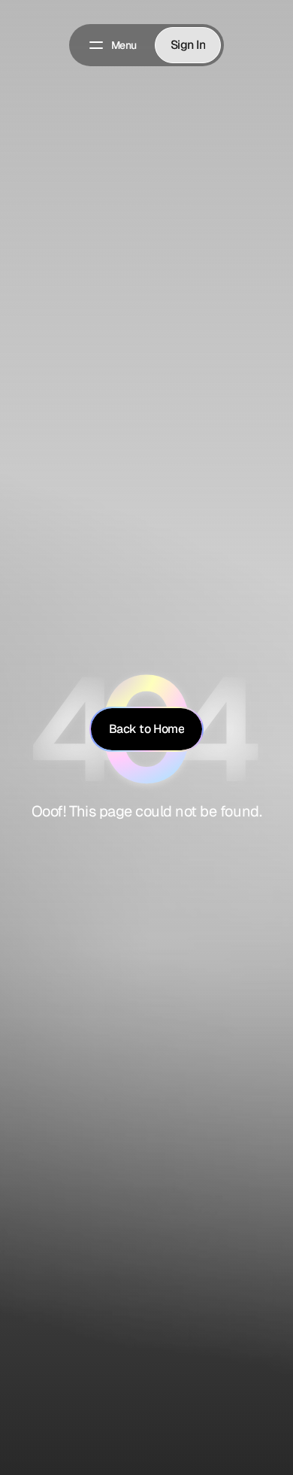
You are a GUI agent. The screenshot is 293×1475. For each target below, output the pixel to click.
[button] (112, 45)
